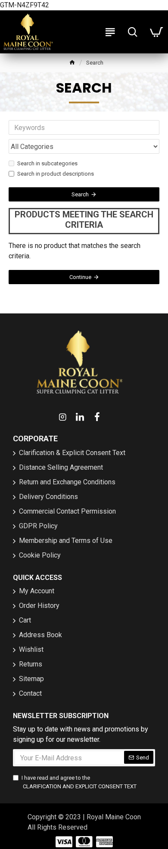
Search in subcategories (47, 163)
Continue (80, 277)
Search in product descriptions (55, 173)
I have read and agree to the (79, 782)
